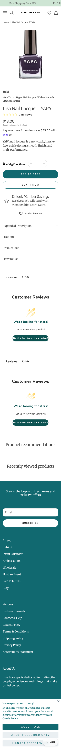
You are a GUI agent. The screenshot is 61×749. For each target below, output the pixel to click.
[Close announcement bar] (57, 2)
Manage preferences (30, 743)
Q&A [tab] (25, 277)
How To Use (10, 259)
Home (6, 22)
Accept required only (30, 735)
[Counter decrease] (31, 164)
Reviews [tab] (11, 277)
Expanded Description (17, 225)
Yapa (6, 91)
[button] (5, 12)
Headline (8, 236)
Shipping (6, 125)
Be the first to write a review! (30, 338)
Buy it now (30, 185)
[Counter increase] (44, 164)
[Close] (58, 701)
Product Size (11, 247)
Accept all (30, 726)
